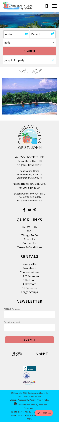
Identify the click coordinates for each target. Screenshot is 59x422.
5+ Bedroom (29, 288)
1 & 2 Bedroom (29, 276)
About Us (29, 239)
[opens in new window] (24, 210)
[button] (54, 6)
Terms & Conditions (29, 247)
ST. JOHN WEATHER (29, 354)
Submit (29, 339)
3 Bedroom (29, 280)
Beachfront (29, 268)
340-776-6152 (37, 193)
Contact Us (29, 243)
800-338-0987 (38, 183)
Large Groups (29, 292)
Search (29, 51)
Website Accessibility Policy (22, 399)
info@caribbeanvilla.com (29, 200)
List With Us (29, 227)
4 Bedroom (29, 284)
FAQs (29, 231)
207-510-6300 (31, 187)
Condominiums (29, 272)
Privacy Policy (43, 399)
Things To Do (29, 235)
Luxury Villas (29, 264)
